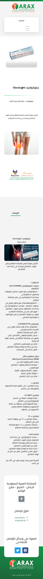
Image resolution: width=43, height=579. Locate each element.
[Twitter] (18, 550)
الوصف (15, 213)
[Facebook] (25, 550)
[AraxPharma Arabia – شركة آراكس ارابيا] (21, 7)
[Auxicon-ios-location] (21, 499)
